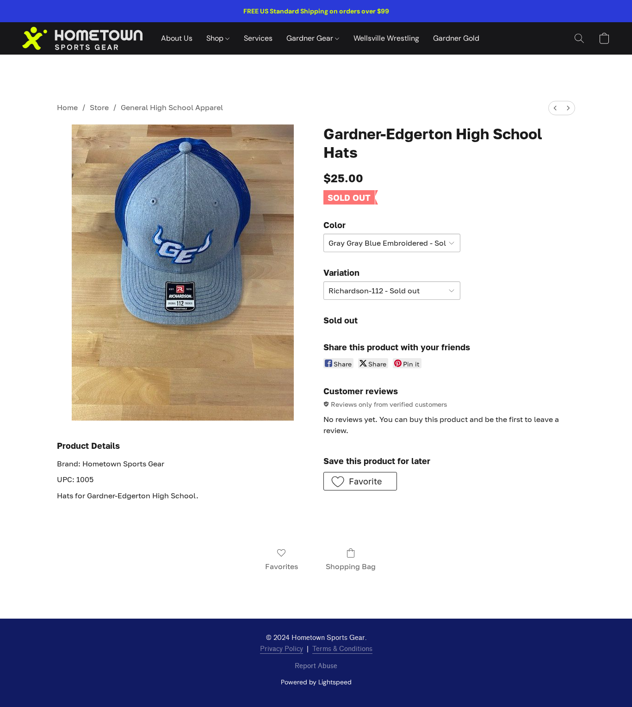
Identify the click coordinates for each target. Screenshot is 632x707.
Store (99, 107)
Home (67, 107)
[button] (82, 38)
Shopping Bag (351, 566)
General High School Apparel (172, 107)
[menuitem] (555, 108)
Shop (215, 38)
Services (258, 38)
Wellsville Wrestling (386, 38)
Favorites (281, 566)
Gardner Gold (456, 38)
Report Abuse (316, 666)
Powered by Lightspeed (316, 682)
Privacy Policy (281, 649)
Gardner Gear (310, 38)
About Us (176, 38)
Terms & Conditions (342, 649)
